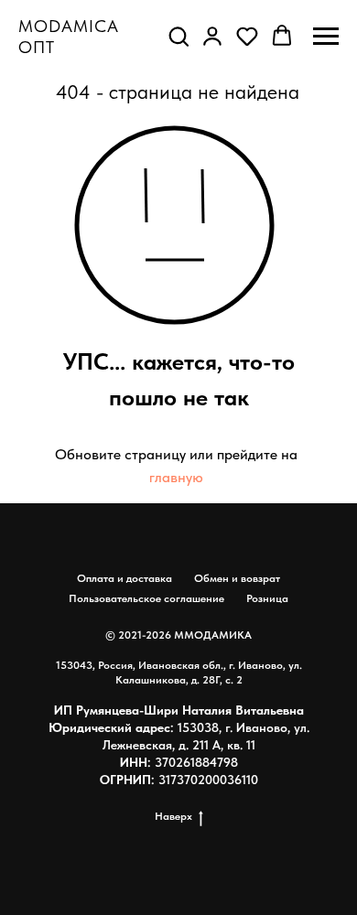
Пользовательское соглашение (146, 598)
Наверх (173, 816)
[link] (212, 36)
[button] (178, 36)
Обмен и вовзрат (237, 578)
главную (176, 477)
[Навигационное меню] (326, 36)
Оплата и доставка (124, 578)
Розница (267, 598)
